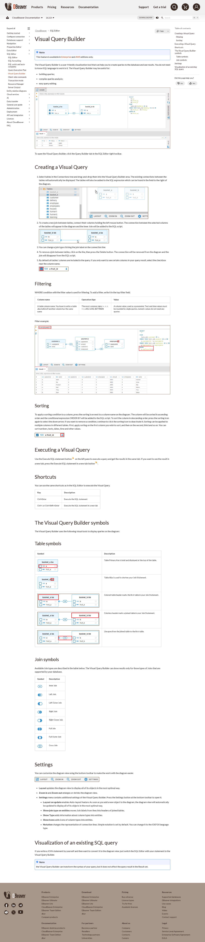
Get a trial (159, 7)
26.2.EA (49, 18)
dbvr (43, 913)
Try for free (127, 903)
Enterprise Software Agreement (176, 934)
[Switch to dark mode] (157, 18)
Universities (87, 938)
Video (164, 910)
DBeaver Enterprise (50, 897)
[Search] (174, 7)
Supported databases (171, 897)
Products (37, 7)
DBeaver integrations (171, 900)
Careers (125, 938)
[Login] (196, 7)
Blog (164, 907)
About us (126, 923)
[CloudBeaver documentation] (7, 17)
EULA (164, 938)
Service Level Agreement (173, 931)
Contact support (169, 917)
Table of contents (183, 28)
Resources (67, 7)
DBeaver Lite (47, 903)
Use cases (166, 903)
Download (86, 892)
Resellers (86, 931)
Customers (127, 931)
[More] (168, 31)
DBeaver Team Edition (51, 910)
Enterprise (66, 57)
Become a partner (89, 928)
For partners (87, 923)
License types (128, 900)
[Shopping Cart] (185, 7)
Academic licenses (130, 907)
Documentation (88, 7)
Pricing (51, 7)
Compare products (50, 917)
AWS (77, 57)
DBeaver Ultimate (49, 900)
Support (144, 7)
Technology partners (91, 934)
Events (165, 913)
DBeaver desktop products (53, 928)
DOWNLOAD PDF (145, 17)
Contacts (126, 934)
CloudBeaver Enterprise (52, 907)
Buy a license (127, 897)
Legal (164, 923)
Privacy (165, 928)
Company (126, 928)
